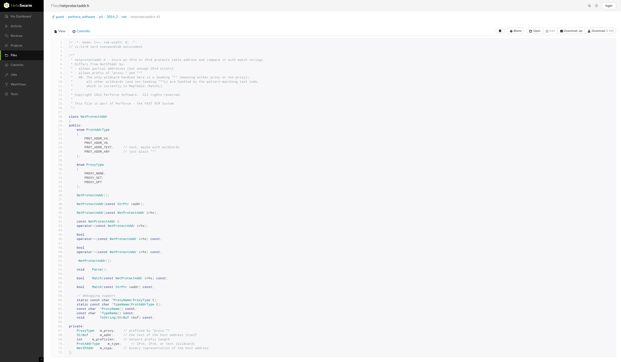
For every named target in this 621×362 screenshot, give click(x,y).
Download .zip (572, 30)
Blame (517, 30)
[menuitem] (22, 16)
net (124, 17)
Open (536, 30)
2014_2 (112, 17)
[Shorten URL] (500, 31)
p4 (101, 17)
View (61, 31)
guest (60, 17)
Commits (83, 31)
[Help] (596, 6)
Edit (552, 30)
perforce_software (81, 17)
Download (602, 30)
